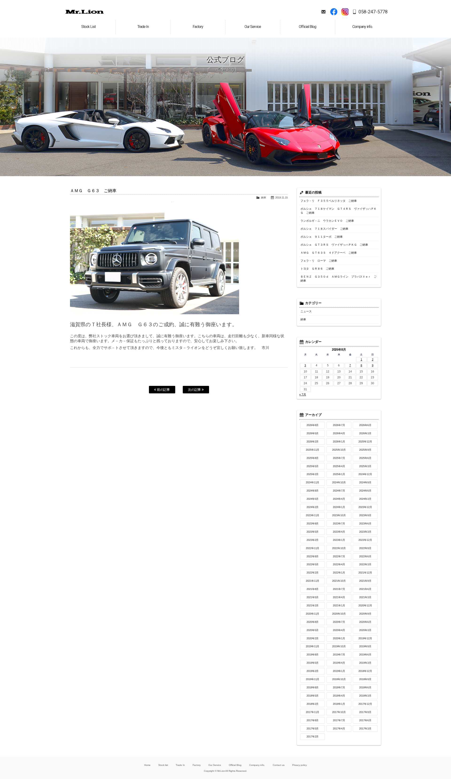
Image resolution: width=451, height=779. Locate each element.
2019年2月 (313, 671)
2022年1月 (339, 572)
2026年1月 (339, 441)
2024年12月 (365, 474)
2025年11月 (312, 449)
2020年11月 (312, 613)
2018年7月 (339, 687)
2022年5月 (313, 564)
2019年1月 (339, 671)
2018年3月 (365, 695)
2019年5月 (313, 662)
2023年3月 (365, 531)
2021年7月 (339, 589)
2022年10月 (339, 548)
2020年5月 (313, 630)
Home (147, 765)
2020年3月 (365, 630)
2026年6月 (365, 425)
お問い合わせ (323, 11)
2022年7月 (339, 556)
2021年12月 (365, 572)
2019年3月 (365, 662)
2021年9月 (365, 580)
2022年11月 (312, 548)
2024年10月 (339, 482)
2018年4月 (339, 695)
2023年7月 (339, 523)
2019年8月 (313, 654)
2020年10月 (339, 613)
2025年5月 (313, 466)
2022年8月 (313, 556)
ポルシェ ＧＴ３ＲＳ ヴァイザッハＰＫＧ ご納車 (334, 244)
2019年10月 (339, 646)
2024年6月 (365, 490)
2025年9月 (365, 449)
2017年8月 (313, 720)
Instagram (345, 11)
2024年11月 (312, 482)
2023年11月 (312, 515)
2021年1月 (339, 605)
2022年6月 (365, 556)
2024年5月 (313, 498)
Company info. (257, 765)
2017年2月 (313, 736)
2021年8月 (313, 589)
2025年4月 (339, 466)
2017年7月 (339, 720)
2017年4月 (339, 728)
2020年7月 (339, 621)
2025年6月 (365, 458)
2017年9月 (365, 712)
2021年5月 (313, 597)
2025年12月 (365, 441)
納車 (263, 197)
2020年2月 (313, 638)
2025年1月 (339, 474)
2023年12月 (365, 507)
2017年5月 (313, 728)
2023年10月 (339, 515)
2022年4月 (339, 564)
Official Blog (235, 765)
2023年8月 (313, 523)
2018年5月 (313, 695)
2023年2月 (313, 540)
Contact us (278, 765)
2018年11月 (312, 679)
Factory (197, 765)
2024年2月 (313, 507)
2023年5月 (313, 531)
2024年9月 (365, 482)
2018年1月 (339, 703)
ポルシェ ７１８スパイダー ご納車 (324, 228)
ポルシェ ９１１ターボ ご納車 (321, 236)
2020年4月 (339, 630)
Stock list (163, 765)
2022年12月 (365, 540)
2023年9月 (365, 515)
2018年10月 (339, 679)
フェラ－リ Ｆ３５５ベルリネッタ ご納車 (328, 200)
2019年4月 (339, 662)
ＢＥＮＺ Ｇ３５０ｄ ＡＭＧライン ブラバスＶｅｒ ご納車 (338, 278)
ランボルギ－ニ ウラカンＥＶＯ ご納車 (327, 220)
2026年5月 (313, 433)
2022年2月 (313, 572)
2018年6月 (365, 687)
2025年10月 (339, 449)
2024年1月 (339, 507)
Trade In (180, 765)
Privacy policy (299, 765)
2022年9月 (365, 548)
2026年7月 (339, 425)
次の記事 (195, 389)
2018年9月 (365, 679)
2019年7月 (339, 654)
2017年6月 (365, 720)
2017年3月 (365, 728)
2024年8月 (313, 490)
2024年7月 (339, 490)
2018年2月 (313, 703)
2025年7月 (339, 458)
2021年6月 (365, 589)
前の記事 (163, 389)
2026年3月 (365, 433)
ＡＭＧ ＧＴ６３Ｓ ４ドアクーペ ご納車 (328, 252)
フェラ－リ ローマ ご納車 (318, 260)
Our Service (214, 765)
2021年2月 (313, 605)
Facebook (333, 11)
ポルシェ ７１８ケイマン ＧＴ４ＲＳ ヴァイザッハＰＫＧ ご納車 (338, 210)
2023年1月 (339, 540)
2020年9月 (365, 613)
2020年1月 (339, 638)
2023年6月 (365, 523)
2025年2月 (313, 474)
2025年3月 (365, 466)
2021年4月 (339, 597)
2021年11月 (312, 580)
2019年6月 (365, 654)
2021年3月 (365, 597)
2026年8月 (313, 425)
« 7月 (302, 394)
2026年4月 (339, 433)
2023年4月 (339, 531)
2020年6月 (365, 621)
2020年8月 (313, 621)
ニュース (306, 311)
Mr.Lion (84, 12)
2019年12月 (365, 638)
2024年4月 (339, 498)
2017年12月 (365, 703)
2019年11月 (312, 646)
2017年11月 (312, 712)
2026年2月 (313, 441)
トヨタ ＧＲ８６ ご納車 (317, 268)
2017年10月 (339, 712)
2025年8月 (313, 458)
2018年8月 (313, 687)
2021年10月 (339, 580)
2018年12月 (365, 671)
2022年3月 (365, 564)
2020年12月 (365, 605)
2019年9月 (365, 646)
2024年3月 (365, 498)
